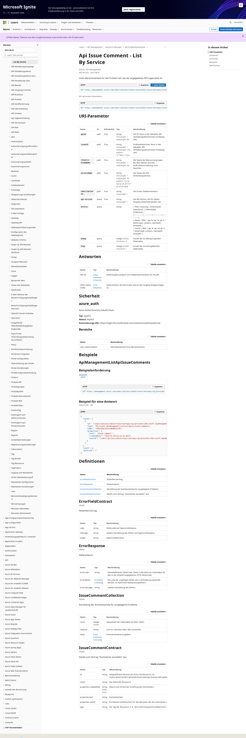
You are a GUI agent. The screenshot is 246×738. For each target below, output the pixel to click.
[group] (123, 90)
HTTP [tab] (83, 377)
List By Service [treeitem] (19, 62)
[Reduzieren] (37, 45)
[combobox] (20, 50)
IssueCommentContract (90, 494)
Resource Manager (113, 47)
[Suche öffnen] (230, 22)
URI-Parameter (216, 52)
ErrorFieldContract (88, 479)
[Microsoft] (4, 22)
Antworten (213, 55)
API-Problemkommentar (135, 47)
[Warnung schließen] (241, 5)
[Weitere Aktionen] (165, 47)
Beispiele (213, 62)
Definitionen (214, 65)
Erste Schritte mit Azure (231, 29)
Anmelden (238, 22)
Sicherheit (213, 58)
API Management (94, 47)
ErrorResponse (86, 484)
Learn (81, 47)
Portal (213, 29)
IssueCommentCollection (97, 277)
